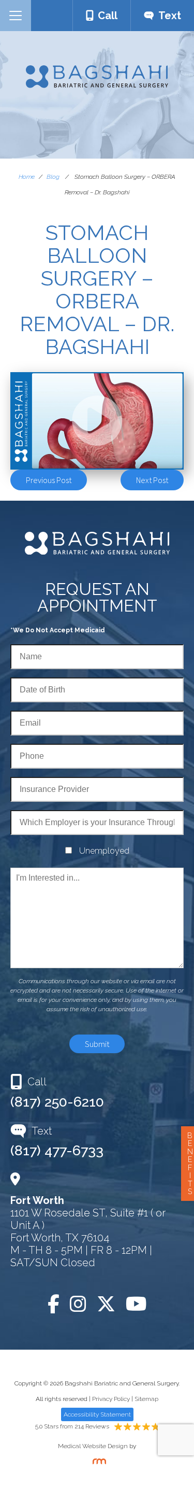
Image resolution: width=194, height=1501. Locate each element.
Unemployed (104, 851)
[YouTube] (136, 1304)
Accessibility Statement (97, 1414)
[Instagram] (78, 1304)
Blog (53, 176)
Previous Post (48, 480)
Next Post (152, 480)
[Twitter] (106, 1304)
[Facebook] (53, 1304)
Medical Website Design (93, 1446)
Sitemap (146, 1399)
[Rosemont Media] (97, 1462)
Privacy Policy (111, 1399)
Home (27, 176)
